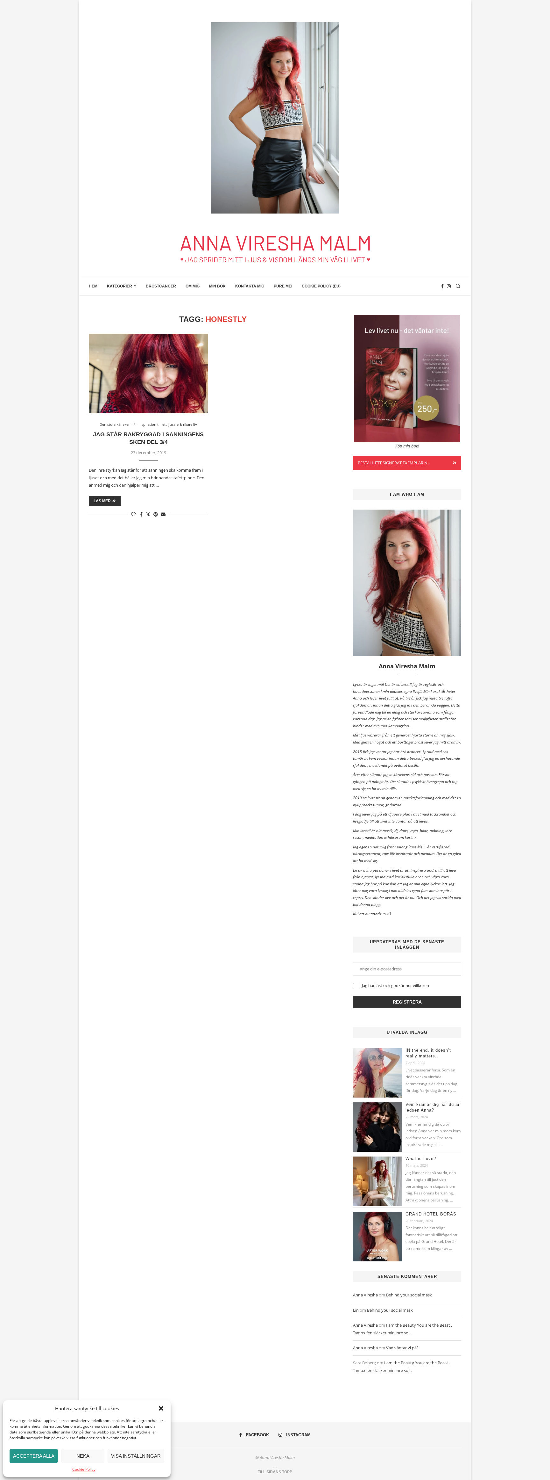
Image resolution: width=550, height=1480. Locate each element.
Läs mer (102, 501)
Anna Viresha (365, 1295)
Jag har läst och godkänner (395, 985)
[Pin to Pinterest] (155, 514)
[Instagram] (449, 286)
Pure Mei (283, 286)
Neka (82, 1456)
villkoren (421, 985)
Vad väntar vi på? (402, 1348)
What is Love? (420, 1158)
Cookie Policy (83, 1469)
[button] (161, 1408)
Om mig (193, 286)
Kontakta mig (249, 286)
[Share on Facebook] (141, 514)
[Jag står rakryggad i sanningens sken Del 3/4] (148, 373)
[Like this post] (133, 514)
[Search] (458, 286)
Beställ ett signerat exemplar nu (394, 463)
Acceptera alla (33, 1456)
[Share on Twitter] (148, 514)
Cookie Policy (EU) (321, 286)
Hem (93, 286)
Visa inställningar (136, 1456)
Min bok (217, 286)
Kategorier (119, 286)
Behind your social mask (409, 1295)
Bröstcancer (161, 286)
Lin (356, 1310)
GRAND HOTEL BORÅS (430, 1214)
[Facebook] (442, 286)
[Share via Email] (163, 514)
